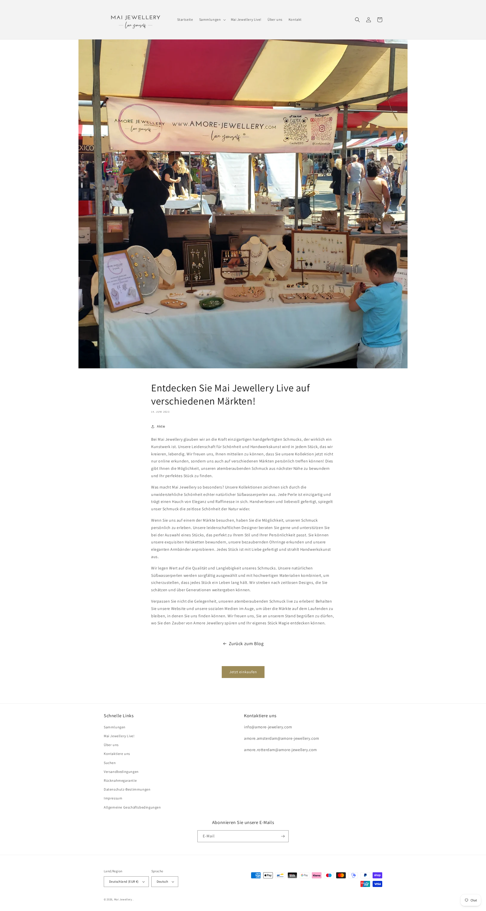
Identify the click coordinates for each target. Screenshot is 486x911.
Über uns (111, 745)
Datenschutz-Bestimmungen (127, 789)
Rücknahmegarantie (120, 780)
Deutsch (162, 881)
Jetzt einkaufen (243, 671)
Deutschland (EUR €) (124, 881)
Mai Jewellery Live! (119, 736)
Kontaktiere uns (117, 753)
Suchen (110, 762)
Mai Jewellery (123, 899)
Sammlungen (115, 727)
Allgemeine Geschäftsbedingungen (132, 807)
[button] (212, 19)
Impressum (113, 798)
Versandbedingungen (121, 771)
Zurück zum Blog (246, 643)
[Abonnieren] (282, 836)
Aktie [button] (161, 426)
